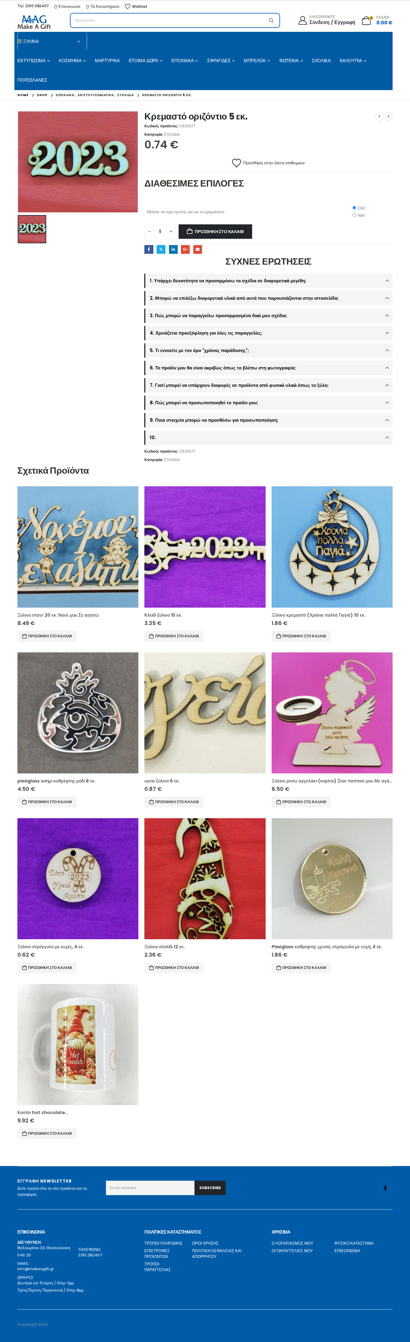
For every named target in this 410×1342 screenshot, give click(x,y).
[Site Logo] (34, 22)
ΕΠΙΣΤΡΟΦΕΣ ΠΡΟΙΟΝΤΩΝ (157, 1254)
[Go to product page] (77, 546)
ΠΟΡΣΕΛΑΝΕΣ (32, 80)
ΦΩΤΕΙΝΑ (288, 60)
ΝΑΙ (361, 215)
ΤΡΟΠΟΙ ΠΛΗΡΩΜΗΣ (163, 1243)
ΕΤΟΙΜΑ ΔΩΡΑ (143, 60)
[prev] (379, 116)
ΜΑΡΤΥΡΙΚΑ (107, 60)
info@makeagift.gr (35, 1269)
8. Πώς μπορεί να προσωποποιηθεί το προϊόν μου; (204, 402)
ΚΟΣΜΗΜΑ (70, 60)
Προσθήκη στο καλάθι (219, 232)
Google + (185, 249)
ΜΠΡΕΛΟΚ (255, 60)
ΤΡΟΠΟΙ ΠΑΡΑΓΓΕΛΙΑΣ (157, 1267)
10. (153, 437)
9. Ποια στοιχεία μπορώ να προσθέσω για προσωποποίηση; (214, 420)
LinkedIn (173, 249)
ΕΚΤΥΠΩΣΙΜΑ (31, 60)
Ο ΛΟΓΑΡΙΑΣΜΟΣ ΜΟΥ (292, 1243)
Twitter (161, 249)
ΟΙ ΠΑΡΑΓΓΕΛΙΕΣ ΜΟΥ (292, 1251)
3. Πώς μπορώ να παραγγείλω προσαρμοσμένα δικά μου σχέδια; (218, 315)
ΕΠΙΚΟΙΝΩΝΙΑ (347, 1251)
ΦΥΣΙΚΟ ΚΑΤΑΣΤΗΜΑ (354, 1243)
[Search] (271, 20)
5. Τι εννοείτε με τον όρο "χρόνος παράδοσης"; (199, 350)
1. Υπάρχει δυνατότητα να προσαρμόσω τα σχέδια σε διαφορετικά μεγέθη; (228, 281)
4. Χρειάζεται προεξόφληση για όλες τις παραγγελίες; (206, 333)
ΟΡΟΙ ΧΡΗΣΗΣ (205, 1243)
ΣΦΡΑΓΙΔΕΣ (219, 60)
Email (197, 249)
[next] (388, 116)
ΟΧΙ (361, 208)
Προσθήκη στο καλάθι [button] (50, 636)
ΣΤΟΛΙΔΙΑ (172, 134)
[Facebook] (385, 1188)
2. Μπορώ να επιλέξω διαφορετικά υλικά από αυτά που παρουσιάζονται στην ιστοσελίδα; (244, 298)
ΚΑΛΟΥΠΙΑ (351, 60)
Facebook (148, 249)
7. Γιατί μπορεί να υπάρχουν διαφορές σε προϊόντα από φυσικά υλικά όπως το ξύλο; (239, 385)
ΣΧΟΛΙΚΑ (321, 60)
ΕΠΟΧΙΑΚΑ (182, 60)
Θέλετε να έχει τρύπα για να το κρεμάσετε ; (186, 212)
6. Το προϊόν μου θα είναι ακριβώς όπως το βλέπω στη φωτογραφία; (223, 368)
